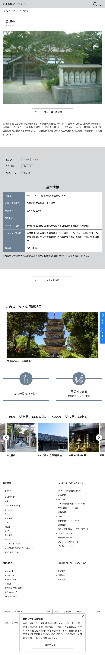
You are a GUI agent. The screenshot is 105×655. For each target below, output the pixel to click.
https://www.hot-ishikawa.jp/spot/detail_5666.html (22, 440)
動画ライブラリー (65, 537)
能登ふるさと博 (11, 592)
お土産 (7, 526)
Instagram (9, 575)
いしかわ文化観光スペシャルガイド (19, 547)
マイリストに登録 (53, 112)
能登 (36, 159)
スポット (15, 10)
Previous (6, 437)
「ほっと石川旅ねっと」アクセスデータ (73, 529)
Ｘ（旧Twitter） (11, 579)
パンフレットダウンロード (15, 543)
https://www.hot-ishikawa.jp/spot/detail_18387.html (84, 440)
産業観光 (62, 524)
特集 (6, 501)
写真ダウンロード (65, 533)
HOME (5, 10)
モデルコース (10, 509)
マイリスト (9, 491)
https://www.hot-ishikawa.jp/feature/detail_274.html (52, 337)
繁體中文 (62, 575)
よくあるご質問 (11, 596)
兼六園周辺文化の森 (13, 588)
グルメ (7, 522)
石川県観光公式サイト (15, 4)
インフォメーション (12, 552)
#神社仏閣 (26, 172)
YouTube (8, 583)
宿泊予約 (8, 535)
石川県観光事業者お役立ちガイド (72, 503)
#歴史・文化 (27, 166)
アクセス (8, 539)
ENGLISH (62, 571)
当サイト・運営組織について (69, 491)
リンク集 (61, 499)
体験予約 (8, 518)
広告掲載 (62, 495)
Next (99, 437)
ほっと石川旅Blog (12, 505)
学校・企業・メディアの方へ (69, 507)
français (62, 579)
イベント (8, 531)
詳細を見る (50, 645)
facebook (9, 571)
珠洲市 (26, 159)
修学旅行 (62, 512)
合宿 (60, 516)
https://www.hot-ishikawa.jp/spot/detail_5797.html (53, 440)
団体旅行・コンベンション (68, 520)
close (83, 616)
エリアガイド (10, 497)
